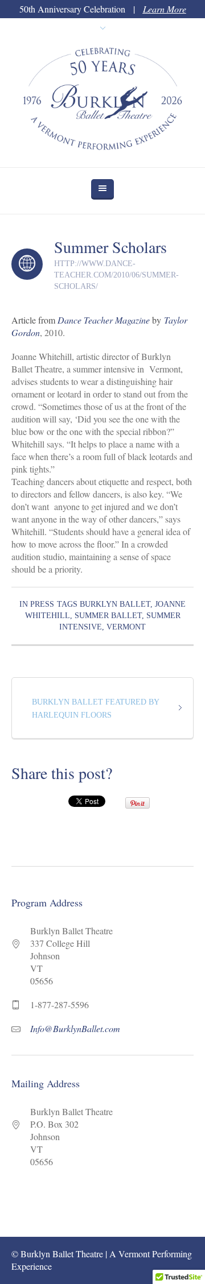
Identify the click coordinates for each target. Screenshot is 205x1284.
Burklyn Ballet (115, 604)
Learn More (164, 9)
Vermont (126, 627)
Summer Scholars (110, 247)
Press (42, 604)
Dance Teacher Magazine (104, 320)
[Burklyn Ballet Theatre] (102, 103)
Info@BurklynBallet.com (75, 1028)
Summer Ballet (108, 615)
